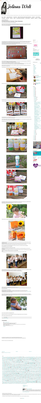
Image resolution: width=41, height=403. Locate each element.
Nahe (10, 373)
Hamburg (15, 366)
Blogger (11, 359)
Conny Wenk (35, 67)
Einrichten (15, 362)
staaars (15, 378)
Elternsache (26, 362)
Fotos (4, 364)
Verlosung (26, 380)
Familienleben (31, 363)
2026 (34, 87)
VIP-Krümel (38, 380)
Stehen (20, 378)
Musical (26, 372)
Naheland (13, 373)
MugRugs (18, 372)
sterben (22, 378)
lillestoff (6, 371)
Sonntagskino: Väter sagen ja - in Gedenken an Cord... (37, 111)
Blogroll (28, 359)
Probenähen (5, 375)
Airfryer (14, 357)
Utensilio (10, 380)
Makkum (30, 371)
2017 (34, 95)
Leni (19, 370)
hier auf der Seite (28, 291)
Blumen (35, 359)
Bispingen (8, 359)
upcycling (3, 380)
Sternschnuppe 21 (25, 378)
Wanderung (14, 381)
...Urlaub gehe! (35, 122)
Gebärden (21, 365)
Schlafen (17, 376)
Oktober (35, 98)
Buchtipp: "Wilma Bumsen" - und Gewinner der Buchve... (37, 127)
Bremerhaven (7, 360)
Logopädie (8, 371)
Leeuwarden (18, 370)
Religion (34, 375)
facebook (18, 363)
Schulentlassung (32, 376)
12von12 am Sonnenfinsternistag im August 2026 (38, 80)
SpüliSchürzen (8, 378)
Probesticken (9, 375)
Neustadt (32, 373)
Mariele (37, 371)
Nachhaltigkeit (3, 373)
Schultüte (35, 376)
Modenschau (5, 372)
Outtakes (3, 374)
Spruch (5, 378)
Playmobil (30, 374)
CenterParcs (33, 360)
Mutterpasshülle (37, 372)
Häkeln (10, 366)
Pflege (20, 374)
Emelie (28, 362)
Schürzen (37, 376)
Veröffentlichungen (32, 380)
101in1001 (35, 65)
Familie (26, 363)
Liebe (34, 370)
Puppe (20, 375)
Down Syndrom (19, 361)
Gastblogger (18, 365)
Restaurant (36, 375)
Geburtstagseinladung (31, 365)
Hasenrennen (25, 366)
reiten (32, 375)
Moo (16, 372)
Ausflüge (13, 358)
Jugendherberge (6, 368)
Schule (29, 376)
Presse (2, 375)
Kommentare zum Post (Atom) (7, 352)
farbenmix (38, 363)
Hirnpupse (35, 69)
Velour (24, 380)
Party (7, 374)
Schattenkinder (8, 376)
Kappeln (33, 368)
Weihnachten (34, 381)
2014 (34, 136)
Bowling (3, 360)
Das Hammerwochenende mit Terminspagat (37, 119)
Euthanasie (16, 363)
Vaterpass (20, 380)
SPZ (11, 378)
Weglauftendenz (30, 381)
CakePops (30, 360)
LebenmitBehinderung (10, 370)
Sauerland (5, 376)
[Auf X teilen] (5, 317)
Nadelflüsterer (7, 373)
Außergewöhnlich (17, 358)
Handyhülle (18, 366)
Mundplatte (21, 372)
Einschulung (17, 362)
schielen (15, 376)
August (35, 100)
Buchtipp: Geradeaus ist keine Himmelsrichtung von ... (37, 107)
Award (27, 358)
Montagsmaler (14, 372)
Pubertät (16, 375)
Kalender (25, 368)
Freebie (17, 364)
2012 (34, 138)
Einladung (10, 362)
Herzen (36, 366)
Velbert (22, 380)
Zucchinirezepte (4, 383)
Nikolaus (36, 373)
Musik (28, 372)
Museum (23, 372)
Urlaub (34, 72)
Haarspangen (3, 366)
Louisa (13, 371)
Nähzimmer (23, 373)
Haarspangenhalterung (7, 366)
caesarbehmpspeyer (27, 360)
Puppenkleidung (23, 375)
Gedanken (34, 365)
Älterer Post (30, 351)
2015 (34, 135)
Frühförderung (3, 365)
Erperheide (3, 363)
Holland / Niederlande (16, 367)
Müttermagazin (34, 372)
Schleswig (20, 376)
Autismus (23, 358)
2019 (34, 93)
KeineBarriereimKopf (37, 368)
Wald (8, 381)
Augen (5, 358)
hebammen (32, 366)
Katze (34, 368)
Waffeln (6, 381)
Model (2, 372)
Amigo (26, 357)
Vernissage (30, 380)
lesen (26, 370)
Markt (39, 371)
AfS (12, 357)
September (35, 99)
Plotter (32, 374)
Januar (35, 134)
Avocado (25, 358)
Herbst (34, 366)
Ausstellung (21, 358)
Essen (8, 363)
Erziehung (6, 363)
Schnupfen (25, 376)
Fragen (7, 364)
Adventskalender (4, 357)
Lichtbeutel (32, 370)
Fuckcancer (11, 365)
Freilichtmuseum (24, 364)
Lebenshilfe (15, 370)
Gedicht (38, 365)
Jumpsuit (12, 368)
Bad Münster (37, 358)
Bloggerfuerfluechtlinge (14, 359)
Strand (39, 378)
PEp (9, 374)
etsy (10, 363)
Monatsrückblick (8, 372)
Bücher (19, 360)
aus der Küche (8, 358)
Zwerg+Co (17, 383)
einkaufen (8, 362)
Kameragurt (28, 368)
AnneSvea (34, 357)
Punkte (18, 375)
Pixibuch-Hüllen (26, 374)
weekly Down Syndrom (26, 381)
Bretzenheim (10, 360)
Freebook (20, 364)
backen (29, 358)
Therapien (35, 71)
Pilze (21, 374)
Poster (36, 374)
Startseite (17, 351)
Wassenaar (17, 381)
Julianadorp (10, 368)
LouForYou (11, 371)
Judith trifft (3, 368)
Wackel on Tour (4, 381)
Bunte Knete (23, 360)
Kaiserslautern (23, 368)
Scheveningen (12, 376)
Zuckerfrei (7, 383)
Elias (20, 362)
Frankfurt (9, 364)
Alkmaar (20, 357)
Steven (28, 378)
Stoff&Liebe (37, 378)
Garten (15, 365)
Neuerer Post (3, 351)
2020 (34, 92)
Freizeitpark (31, 364)
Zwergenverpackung (24, 383)
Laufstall (3, 370)
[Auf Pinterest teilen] (6, 317)
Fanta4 (36, 363)
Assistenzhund (38, 357)
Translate (38, 50)
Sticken (30, 378)
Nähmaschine (20, 373)
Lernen (24, 370)
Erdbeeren (35, 362)
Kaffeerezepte (19, 368)
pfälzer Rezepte (14, 374)
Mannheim (33, 371)
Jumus (14, 368)
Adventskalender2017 (9, 357)
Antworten (4, 326)
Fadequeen (20, 363)
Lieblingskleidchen (36, 370)
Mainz (27, 371)
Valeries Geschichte (16, 380)
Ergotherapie (37, 362)
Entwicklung (35, 68)
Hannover (20, 366)
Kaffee (17, 368)
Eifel (5, 362)
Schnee (22, 376)
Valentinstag (13, 380)
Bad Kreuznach (32, 358)
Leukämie (30, 370)
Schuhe (27, 376)
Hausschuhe (27, 366)
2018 (34, 94)
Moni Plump (11, 372)
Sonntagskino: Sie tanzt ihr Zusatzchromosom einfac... (37, 117)
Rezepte (40, 375)
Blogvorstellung (32, 359)
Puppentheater (26, 375)
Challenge (37, 360)
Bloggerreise (18, 359)
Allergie (22, 357)
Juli (34, 101)
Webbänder (22, 381)
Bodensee (38, 359)
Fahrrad (22, 363)
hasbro (22, 366)
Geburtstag (26, 365)
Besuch (3, 359)
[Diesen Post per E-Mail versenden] (4, 317)
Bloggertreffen (21, 359)
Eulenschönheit (13, 363)
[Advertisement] (16, 346)
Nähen (16, 373)
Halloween (12, 366)
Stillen (32, 378)
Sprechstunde (3, 378)
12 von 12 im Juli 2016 (36, 115)
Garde (13, 365)
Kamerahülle (30, 368)
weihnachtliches (39, 381)
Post (34, 374)
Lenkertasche (22, 370)
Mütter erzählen (31, 372)
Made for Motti (24, 371)
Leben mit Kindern (6, 370)
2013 (34, 137)
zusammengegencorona (14, 383)
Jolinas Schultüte (36, 123)
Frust (8, 365)
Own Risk (5, 374)
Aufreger (3, 358)
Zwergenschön (20, 383)
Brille (16, 360)
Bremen (5, 360)
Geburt (23, 365)
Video (35, 380)
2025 (34, 88)
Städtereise (18, 378)
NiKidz (34, 373)
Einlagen (12, 362)
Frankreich (13, 364)
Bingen (5, 359)
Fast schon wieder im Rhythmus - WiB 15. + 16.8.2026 (38, 83)
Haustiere (30, 366)
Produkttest (13, 375)
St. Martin (13, 378)
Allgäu (24, 357)
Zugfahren (10, 383)
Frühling (6, 365)
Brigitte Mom (14, 360)
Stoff (34, 378)
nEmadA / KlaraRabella (28, 373)
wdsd (19, 381)
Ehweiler (3, 362)
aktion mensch (17, 357)
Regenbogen (30, 375)
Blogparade (25, 359)
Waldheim (11, 381)
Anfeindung (29, 357)
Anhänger (32, 357)
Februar (35, 133)
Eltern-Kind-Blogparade (23, 362)
